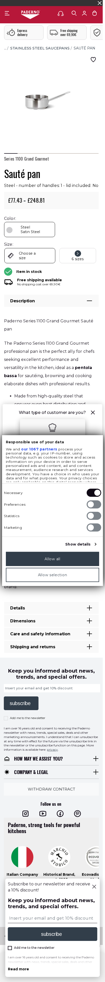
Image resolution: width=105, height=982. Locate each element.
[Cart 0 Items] (94, 14)
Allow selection (52, 575)
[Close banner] (100, 3)
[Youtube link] (43, 814)
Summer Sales (91, 3)
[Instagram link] (25, 814)
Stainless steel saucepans (40, 48)
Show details (77, 544)
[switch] (94, 504)
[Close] (94, 887)
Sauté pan (84, 48)
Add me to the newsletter (27, 718)
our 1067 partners (39, 449)
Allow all (52, 559)
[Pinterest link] (77, 814)
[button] (93, 413)
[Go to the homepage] (30, 15)
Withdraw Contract (51, 789)
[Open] (74, 13)
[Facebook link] (60, 814)
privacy (52, 749)
